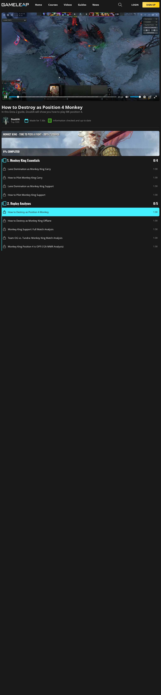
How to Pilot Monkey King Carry (25, 177)
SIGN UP (150, 4)
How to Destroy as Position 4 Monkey (28, 211)
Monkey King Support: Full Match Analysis (30, 229)
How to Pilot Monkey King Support (26, 194)
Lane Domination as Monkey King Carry (29, 168)
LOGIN (135, 4)
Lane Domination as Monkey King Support (31, 186)
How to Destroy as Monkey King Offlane (29, 220)
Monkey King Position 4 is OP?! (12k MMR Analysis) (35, 246)
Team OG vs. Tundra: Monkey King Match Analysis (35, 237)
